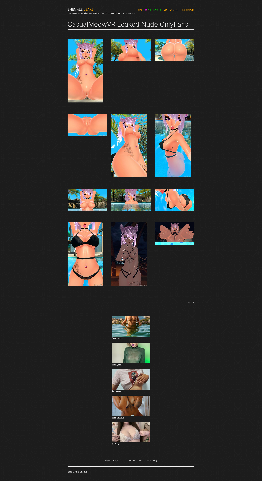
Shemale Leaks (77, 471)
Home (139, 10)
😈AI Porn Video (153, 10)
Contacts (174, 10)
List (165, 10)
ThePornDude (187, 10)
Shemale (81, 9)
